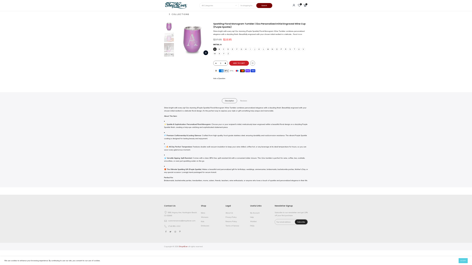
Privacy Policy (231, 217)
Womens (204, 217)
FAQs (252, 226)
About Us (229, 213)
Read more (297, 34)
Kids (202, 221)
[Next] (205, 39)
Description (229, 101)
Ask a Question (219, 78)
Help (252, 217)
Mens (203, 213)
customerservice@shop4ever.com (181, 221)
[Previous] (179, 39)
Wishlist (253, 221)
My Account (254, 213)
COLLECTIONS (180, 14)
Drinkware (205, 226)
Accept (463, 261)
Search (264, 5)
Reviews (243, 101)
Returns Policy (231, 221)
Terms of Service (232, 226)
